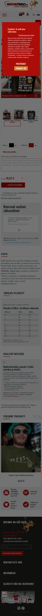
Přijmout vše (21, 68)
